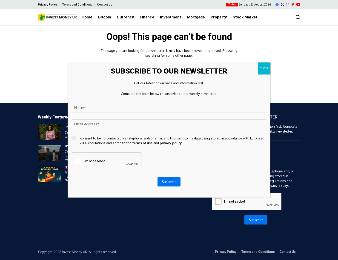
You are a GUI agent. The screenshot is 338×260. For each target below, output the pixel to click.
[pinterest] (293, 4)
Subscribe (256, 220)
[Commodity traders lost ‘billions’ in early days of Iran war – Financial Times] (49, 153)
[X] (282, 4)
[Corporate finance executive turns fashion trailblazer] (49, 132)
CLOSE (264, 68)
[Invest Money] (57, 17)
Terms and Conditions (77, 4)
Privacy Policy (47, 4)
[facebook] (277, 4)
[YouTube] (298, 4)
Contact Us (104, 4)
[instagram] (287, 4)
